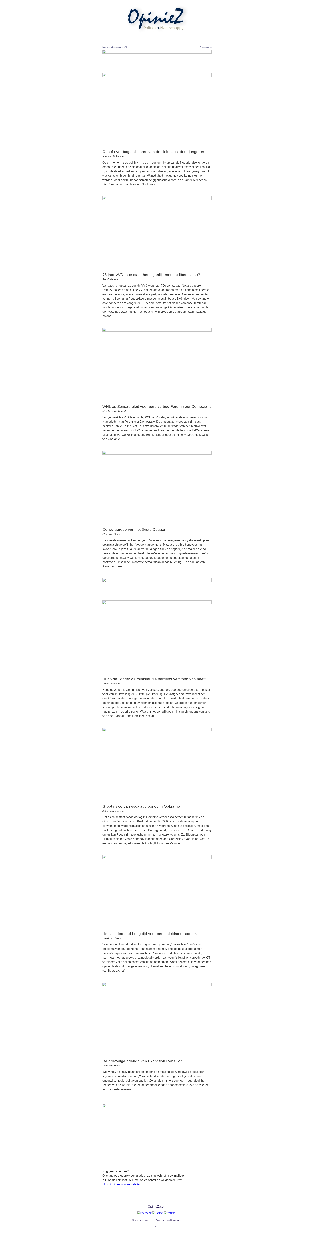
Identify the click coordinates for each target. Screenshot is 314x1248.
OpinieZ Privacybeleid (157, 1227)
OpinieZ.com (157, 1206)
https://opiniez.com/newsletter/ (121, 1184)
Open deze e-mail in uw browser (169, 1220)
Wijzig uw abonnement (141, 1220)
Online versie (206, 47)
